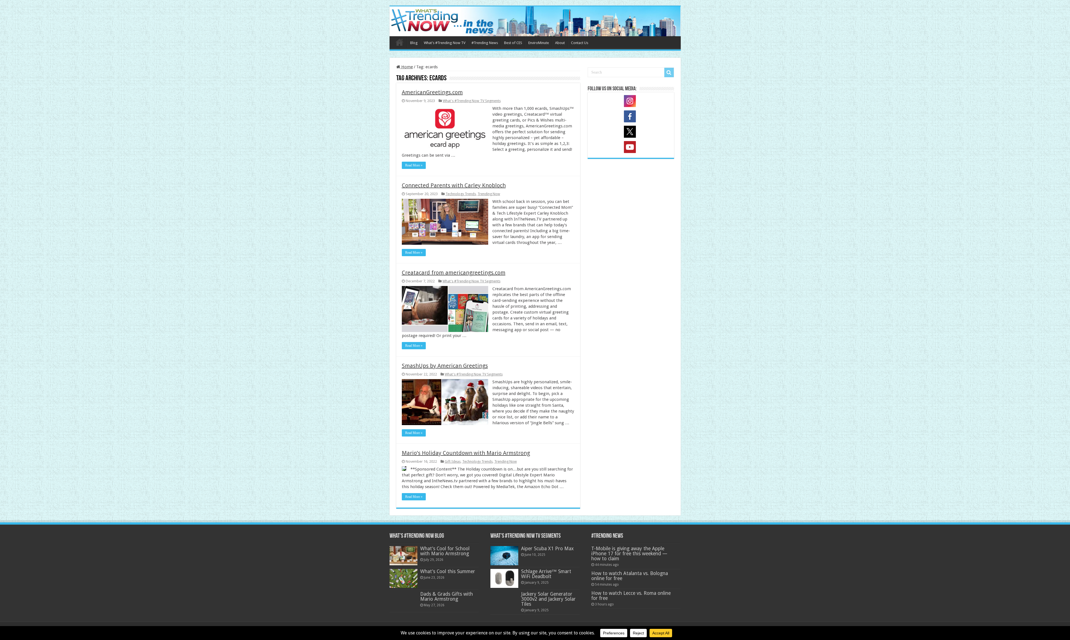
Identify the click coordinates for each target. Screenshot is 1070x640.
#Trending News (484, 43)
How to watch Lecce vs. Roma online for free (631, 595)
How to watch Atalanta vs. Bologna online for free (629, 576)
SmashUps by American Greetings (445, 365)
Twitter (631, 133)
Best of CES (513, 43)
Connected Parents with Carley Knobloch (454, 185)
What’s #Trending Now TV (444, 43)
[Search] (669, 72)
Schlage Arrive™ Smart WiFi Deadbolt (546, 574)
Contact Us (579, 43)
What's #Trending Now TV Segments (472, 101)
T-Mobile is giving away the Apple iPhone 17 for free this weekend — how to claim (629, 553)
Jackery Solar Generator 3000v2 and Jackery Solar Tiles (548, 599)
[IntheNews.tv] (535, 20)
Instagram (631, 102)
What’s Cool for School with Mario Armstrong (445, 551)
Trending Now (489, 194)
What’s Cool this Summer (447, 571)
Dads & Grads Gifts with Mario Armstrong (446, 596)
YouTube (631, 148)
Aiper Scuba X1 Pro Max (547, 548)
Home (399, 42)
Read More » (413, 165)
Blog (414, 43)
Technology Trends (461, 194)
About (560, 43)
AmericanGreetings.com (432, 92)
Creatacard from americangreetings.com (453, 272)
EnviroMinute (538, 43)
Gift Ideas (453, 461)
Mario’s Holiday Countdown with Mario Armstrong (466, 453)
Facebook (631, 117)
